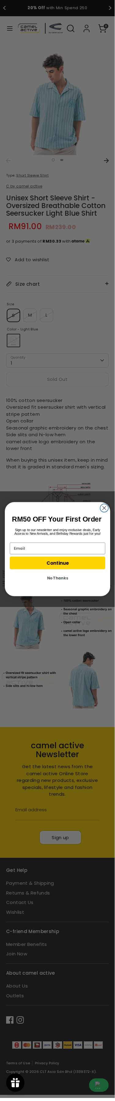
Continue (57, 563)
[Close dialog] (104, 508)
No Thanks (57, 578)
